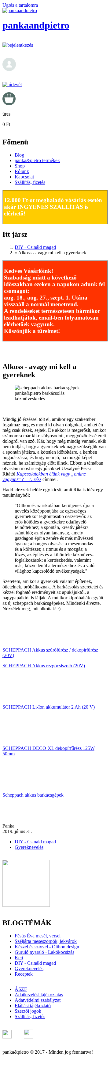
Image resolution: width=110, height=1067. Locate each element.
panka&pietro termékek (37, 160)
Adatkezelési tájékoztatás (39, 994)
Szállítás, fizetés (30, 182)
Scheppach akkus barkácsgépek (33, 795)
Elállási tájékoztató (33, 1005)
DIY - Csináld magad (35, 247)
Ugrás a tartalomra (20, 5)
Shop (20, 165)
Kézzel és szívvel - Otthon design (47, 946)
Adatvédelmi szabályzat (38, 1000)
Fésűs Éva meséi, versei (38, 935)
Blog (19, 155)
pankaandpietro (35, 25)
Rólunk (22, 171)
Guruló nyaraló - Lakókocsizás (44, 952)
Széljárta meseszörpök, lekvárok (46, 941)
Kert (19, 957)
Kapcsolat (24, 176)
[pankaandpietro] (19, 10)
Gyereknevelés (29, 847)
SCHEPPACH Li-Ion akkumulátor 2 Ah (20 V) (48, 707)
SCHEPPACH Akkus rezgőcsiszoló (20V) (43, 665)
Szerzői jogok (28, 1011)
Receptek (24, 974)
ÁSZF (21, 989)
